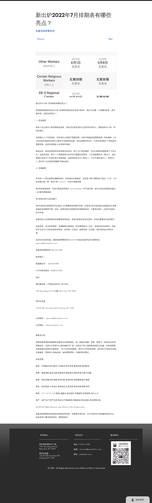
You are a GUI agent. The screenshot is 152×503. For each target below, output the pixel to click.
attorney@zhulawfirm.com (46, 243)
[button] (43, 7)
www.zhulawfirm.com (54, 325)
